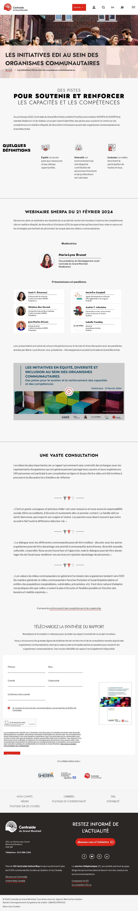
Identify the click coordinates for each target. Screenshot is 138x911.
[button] (133, 7)
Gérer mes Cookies (11, 906)
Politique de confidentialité (69, 801)
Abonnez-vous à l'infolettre (93, 842)
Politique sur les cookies (25, 806)
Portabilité (113, 801)
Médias (25, 801)
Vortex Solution (75, 899)
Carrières (69, 796)
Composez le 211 (80, 881)
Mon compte (25, 796)
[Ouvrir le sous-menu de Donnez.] (83, 7)
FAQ (113, 796)
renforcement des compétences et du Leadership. (75, 608)
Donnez (77, 7)
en (112, 7)
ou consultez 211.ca (81, 885)
